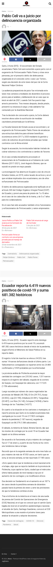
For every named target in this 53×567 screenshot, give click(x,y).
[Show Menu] (3, 3)
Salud (16, 524)
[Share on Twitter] (30, 59)
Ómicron (40, 521)
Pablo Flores (33, 257)
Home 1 (14, 554)
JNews (9, 559)
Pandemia (7, 524)
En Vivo (4, 554)
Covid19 (10, 281)
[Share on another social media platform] (44, 59)
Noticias (10, 11)
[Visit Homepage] (26, 3)
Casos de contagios (16, 521)
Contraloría (12, 254)
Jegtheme (5, 561)
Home (4, 11)
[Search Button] (50, 3)
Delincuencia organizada (29, 254)
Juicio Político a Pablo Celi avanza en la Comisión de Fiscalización (12, 222)
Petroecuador (8, 261)
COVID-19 (30, 521)
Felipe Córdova (9, 257)
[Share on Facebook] (16, 59)
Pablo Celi (21, 257)
